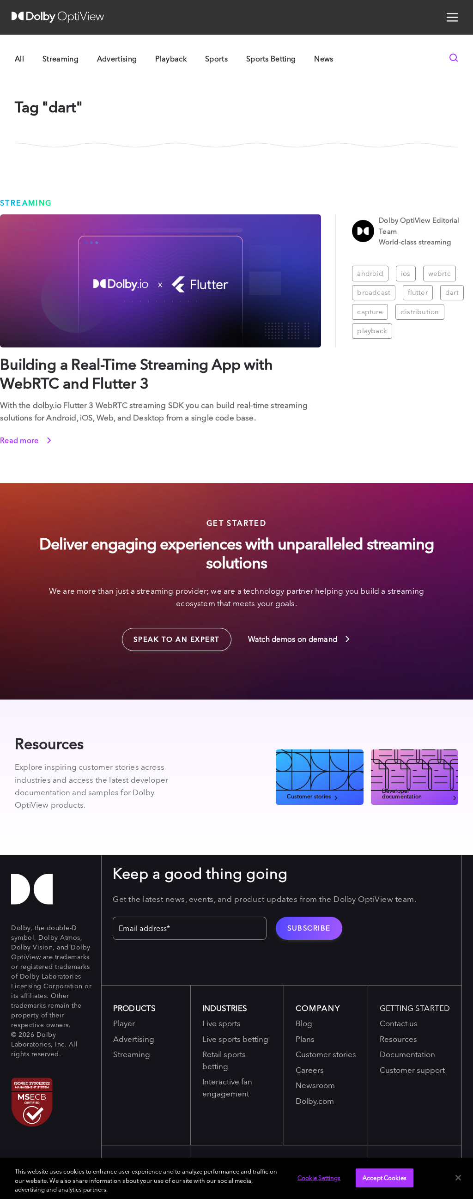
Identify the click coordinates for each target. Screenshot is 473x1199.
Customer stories (309, 796)
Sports (216, 58)
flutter (418, 292)
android (370, 273)
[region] (236, 1178)
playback (372, 330)
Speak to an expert (171, 636)
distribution (419, 311)
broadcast (373, 292)
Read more (20, 440)
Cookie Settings (319, 1177)
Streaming (60, 58)
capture (370, 311)
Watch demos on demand (294, 639)
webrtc (439, 273)
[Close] (458, 1178)
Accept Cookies (384, 1177)
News (323, 58)
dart (452, 292)
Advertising (117, 58)
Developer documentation (402, 793)
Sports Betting (271, 58)
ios (406, 273)
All (19, 58)
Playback (171, 58)
